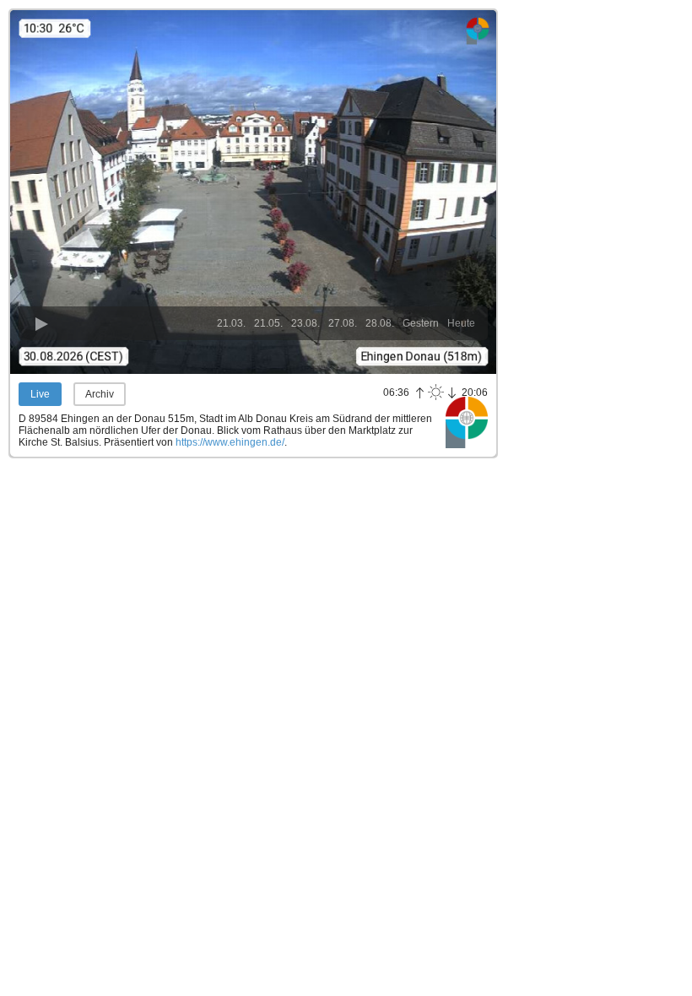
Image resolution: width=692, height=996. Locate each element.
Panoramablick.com (467, 422)
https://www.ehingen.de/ (230, 442)
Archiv (99, 394)
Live (40, 394)
